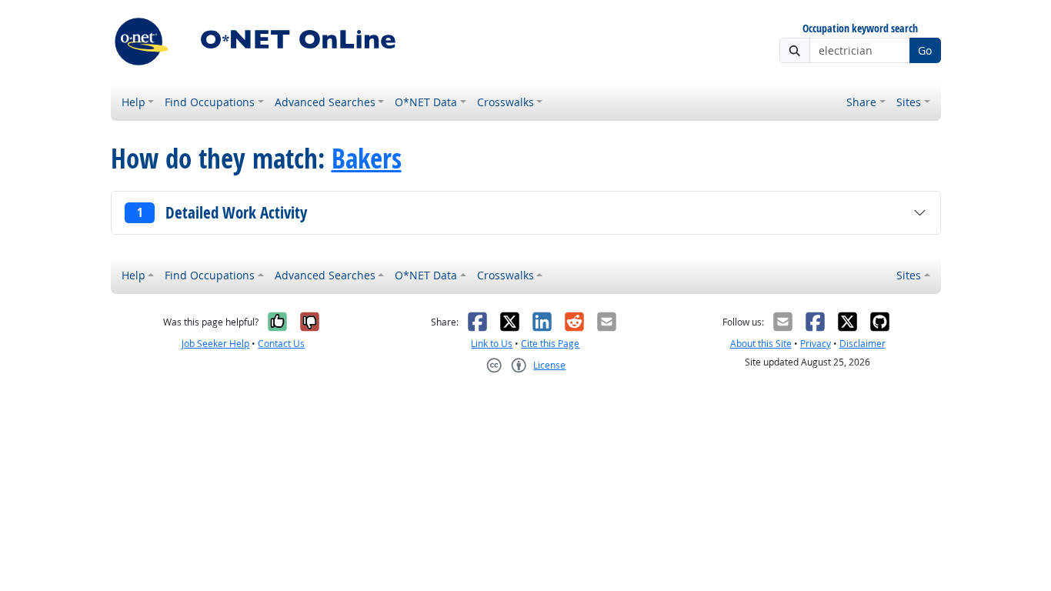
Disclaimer (862, 343)
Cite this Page (550, 343)
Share (861, 102)
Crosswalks (505, 102)
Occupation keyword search (860, 28)
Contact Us (281, 343)
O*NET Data (426, 102)
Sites (908, 102)
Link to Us (491, 343)
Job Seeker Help (215, 343)
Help (133, 102)
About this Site (761, 343)
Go (925, 50)
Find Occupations (210, 102)
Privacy (815, 343)
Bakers (367, 158)
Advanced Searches (325, 102)
